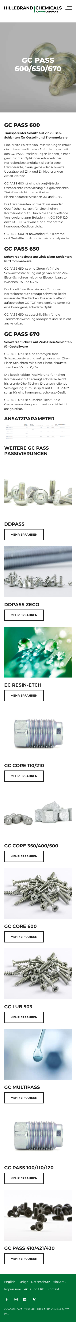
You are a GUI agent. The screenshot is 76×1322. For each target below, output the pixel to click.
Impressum (12, 1289)
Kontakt (53, 1289)
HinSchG (59, 1282)
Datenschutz (40, 1282)
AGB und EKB (34, 1289)
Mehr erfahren (24, 534)
